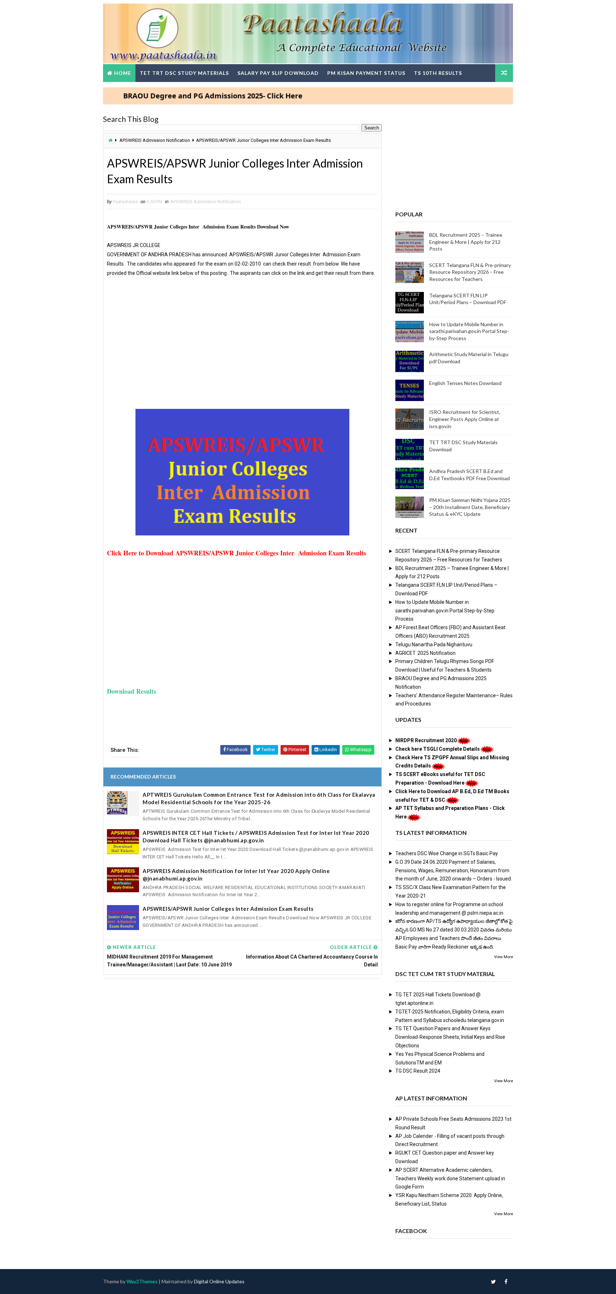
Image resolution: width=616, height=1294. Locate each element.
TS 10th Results (438, 73)
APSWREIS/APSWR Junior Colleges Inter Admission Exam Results (228, 908)
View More (503, 957)
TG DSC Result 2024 (417, 1071)
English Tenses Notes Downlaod (465, 383)
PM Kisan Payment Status (366, 73)
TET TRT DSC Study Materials (184, 73)
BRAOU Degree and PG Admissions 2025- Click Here (186, 96)
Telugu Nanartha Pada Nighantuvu (433, 644)
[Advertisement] (242, 346)
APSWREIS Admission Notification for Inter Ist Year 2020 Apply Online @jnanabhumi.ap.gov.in (236, 875)
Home (122, 73)
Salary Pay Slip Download (278, 73)
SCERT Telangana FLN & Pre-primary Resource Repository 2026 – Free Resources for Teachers (470, 272)
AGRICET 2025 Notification (425, 653)
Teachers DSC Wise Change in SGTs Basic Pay (446, 853)
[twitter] (493, 1281)
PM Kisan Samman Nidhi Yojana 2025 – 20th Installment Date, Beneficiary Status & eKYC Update (469, 507)
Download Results (131, 691)
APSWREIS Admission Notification (154, 140)
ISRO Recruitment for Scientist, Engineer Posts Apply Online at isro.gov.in (464, 419)
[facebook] (505, 1281)
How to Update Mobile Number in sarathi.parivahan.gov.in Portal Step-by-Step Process (469, 331)
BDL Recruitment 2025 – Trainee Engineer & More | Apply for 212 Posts (465, 242)
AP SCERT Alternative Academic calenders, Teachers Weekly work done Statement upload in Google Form (450, 1178)
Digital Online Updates (219, 1281)
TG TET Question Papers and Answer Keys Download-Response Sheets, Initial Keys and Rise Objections (450, 1037)
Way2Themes (142, 1281)
